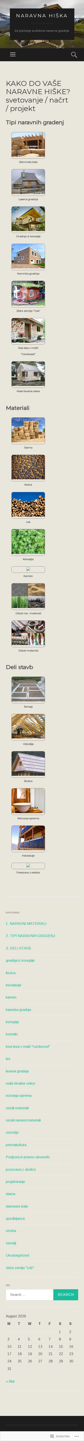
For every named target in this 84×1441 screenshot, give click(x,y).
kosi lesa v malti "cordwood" (28, 1046)
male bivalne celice (20, 1083)
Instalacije (28, 855)
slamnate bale (17, 1206)
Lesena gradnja (28, 199)
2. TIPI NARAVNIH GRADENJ (30, 936)
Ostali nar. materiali (28, 613)
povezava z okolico (21, 1169)
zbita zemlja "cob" (20, 1268)
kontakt (12, 1034)
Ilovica (28, 484)
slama (10, 1194)
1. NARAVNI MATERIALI (26, 924)
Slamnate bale (28, 162)
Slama (28, 447)
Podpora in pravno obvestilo (28, 1157)
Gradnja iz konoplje (28, 236)
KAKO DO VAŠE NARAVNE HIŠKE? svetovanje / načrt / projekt (38, 96)
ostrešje (12, 1132)
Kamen (28, 576)
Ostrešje (28, 744)
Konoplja (28, 559)
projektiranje (15, 1182)
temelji (11, 1243)
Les (28, 521)
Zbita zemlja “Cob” (28, 310)
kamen (11, 997)
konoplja (12, 1022)
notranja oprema (19, 1096)
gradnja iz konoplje (20, 960)
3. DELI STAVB (18, 948)
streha (11, 1231)
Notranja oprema (28, 818)
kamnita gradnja (18, 1010)
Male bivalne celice (28, 391)
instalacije (13, 985)
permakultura (16, 1145)
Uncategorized (17, 1255)
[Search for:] (42, 1294)
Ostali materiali (28, 650)
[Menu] (12, 54)
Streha (28, 781)
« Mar (10, 1381)
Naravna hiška (42, 15)
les (8, 1059)
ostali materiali (17, 1108)
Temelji (28, 706)
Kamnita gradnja (28, 273)
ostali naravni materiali (23, 1120)
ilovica (10, 973)
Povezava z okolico (28, 872)
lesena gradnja (17, 1071)
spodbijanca (15, 1218)
